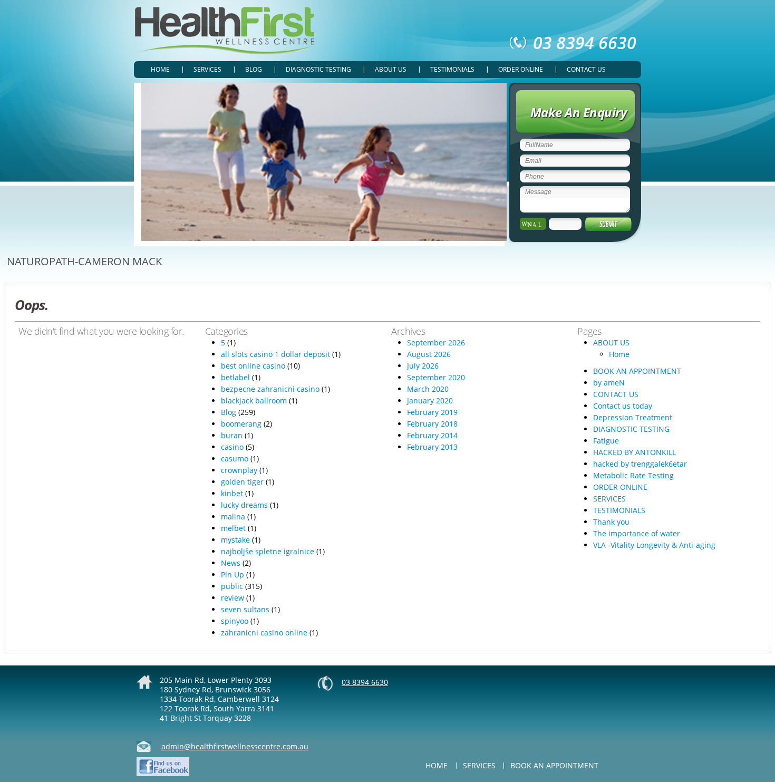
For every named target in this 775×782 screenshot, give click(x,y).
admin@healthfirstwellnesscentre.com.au (234, 746)
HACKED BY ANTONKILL (634, 452)
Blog (253, 69)
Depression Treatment (632, 417)
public (232, 586)
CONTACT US (586, 69)
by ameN (609, 383)
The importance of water (636, 533)
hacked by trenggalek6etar (640, 464)
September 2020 (436, 377)
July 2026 (423, 366)
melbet (233, 528)
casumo (234, 458)
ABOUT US (390, 69)
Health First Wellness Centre (226, 31)
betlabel (235, 377)
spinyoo (234, 621)
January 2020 (430, 400)
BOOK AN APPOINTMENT (637, 371)
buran (232, 435)
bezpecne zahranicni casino (270, 389)
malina (233, 516)
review (232, 598)
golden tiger (242, 482)
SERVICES (207, 69)
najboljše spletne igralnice (267, 551)
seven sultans (245, 609)
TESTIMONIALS (452, 69)
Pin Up (232, 574)
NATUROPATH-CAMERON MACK (84, 261)
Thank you (611, 522)
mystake (235, 540)
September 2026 (436, 342)
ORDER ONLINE (520, 69)
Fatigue (606, 441)
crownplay (239, 470)
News (230, 563)
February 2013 (432, 447)
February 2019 (432, 412)
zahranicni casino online (264, 632)
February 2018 (432, 424)
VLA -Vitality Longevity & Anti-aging (654, 545)
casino (232, 447)
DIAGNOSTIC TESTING (318, 69)
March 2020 (428, 389)
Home (160, 69)
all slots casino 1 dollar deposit (275, 354)
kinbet (232, 493)
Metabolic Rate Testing (633, 475)
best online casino (253, 366)
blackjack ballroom (254, 400)
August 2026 (429, 354)
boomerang (241, 424)
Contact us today (622, 406)
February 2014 (432, 435)
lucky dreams (244, 505)
